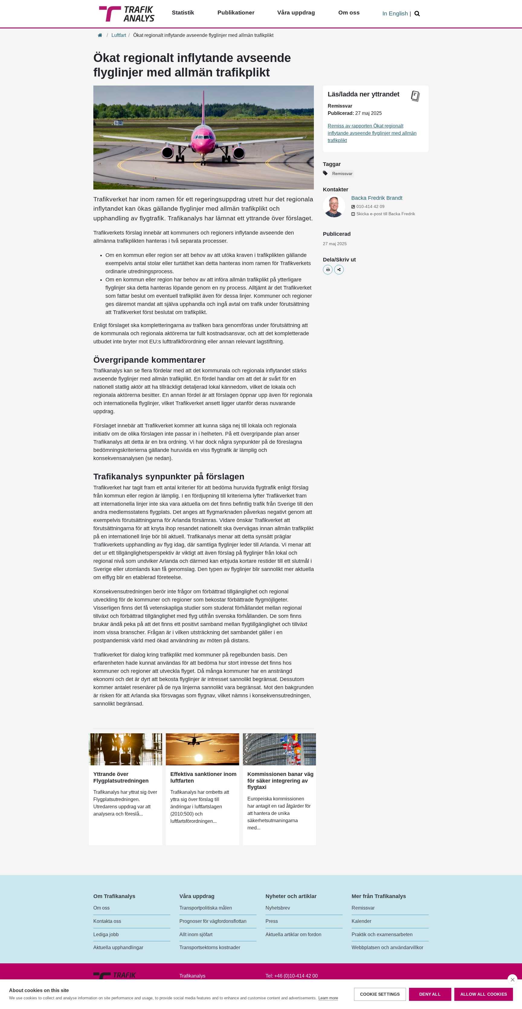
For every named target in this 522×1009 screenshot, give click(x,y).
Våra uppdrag (296, 12)
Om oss (349, 12)
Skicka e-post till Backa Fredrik (385, 213)
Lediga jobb (106, 934)
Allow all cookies (483, 994)
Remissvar (342, 173)
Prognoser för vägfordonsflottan (212, 921)
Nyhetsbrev (278, 907)
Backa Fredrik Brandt (376, 198)
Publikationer (236, 12)
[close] (512, 979)
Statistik (183, 12)
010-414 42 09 (370, 206)
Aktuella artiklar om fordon (293, 934)
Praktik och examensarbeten (382, 934)
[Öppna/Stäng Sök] (418, 13)
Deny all (430, 994)
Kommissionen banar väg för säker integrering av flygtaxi (280, 780)
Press (272, 921)
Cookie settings (380, 994)
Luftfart (118, 35)
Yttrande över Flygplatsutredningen (121, 777)
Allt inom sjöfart (195, 934)
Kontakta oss (107, 921)
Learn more (328, 998)
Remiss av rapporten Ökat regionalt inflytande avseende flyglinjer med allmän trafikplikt (372, 133)
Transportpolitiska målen (205, 907)
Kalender (361, 921)
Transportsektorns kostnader (209, 947)
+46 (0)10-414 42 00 (296, 975)
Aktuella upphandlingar (118, 947)
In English (395, 13)
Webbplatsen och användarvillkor (387, 947)
